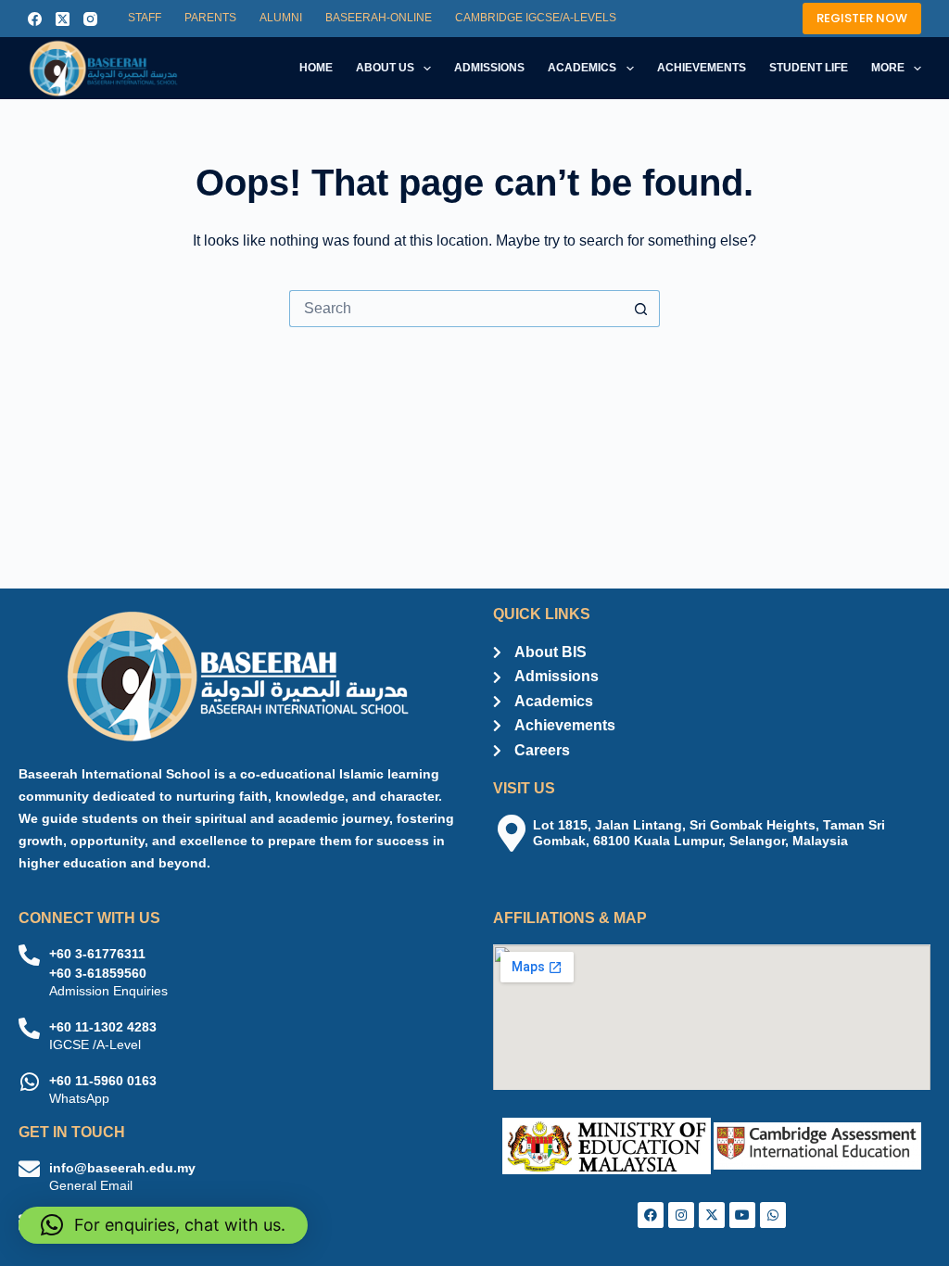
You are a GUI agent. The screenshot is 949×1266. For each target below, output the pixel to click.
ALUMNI (280, 17)
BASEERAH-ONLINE (378, 17)
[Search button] (641, 308)
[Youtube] (742, 1215)
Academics (582, 67)
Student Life (808, 67)
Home (316, 67)
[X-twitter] (712, 1215)
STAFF (144, 17)
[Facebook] (35, 19)
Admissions (489, 67)
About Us (385, 67)
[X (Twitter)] (63, 19)
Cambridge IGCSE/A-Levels (535, 17)
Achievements (701, 67)
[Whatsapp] (773, 1215)
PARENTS (210, 17)
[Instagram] (90, 19)
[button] (163, 1225)
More (888, 67)
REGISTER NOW (861, 18)
